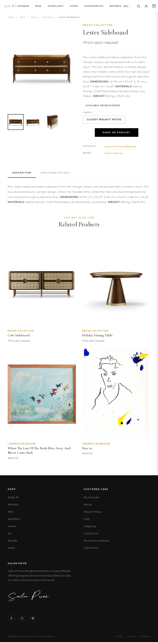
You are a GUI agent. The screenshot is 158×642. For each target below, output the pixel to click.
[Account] (146, 6)
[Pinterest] (32, 618)
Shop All (13, 497)
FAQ (87, 518)
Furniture (48, 17)
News (11, 547)
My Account (91, 497)
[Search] (138, 6)
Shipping (90, 526)
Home (74, 6)
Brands (115, 6)
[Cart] (154, 6)
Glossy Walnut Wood (104, 119)
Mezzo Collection (97, 25)
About (88, 504)
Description (21, 172)
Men (38, 6)
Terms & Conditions (96, 540)
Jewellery (56, 6)
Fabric (87, 112)
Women (23, 6)
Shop (22, 17)
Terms (119, 636)
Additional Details (55, 172)
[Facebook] (11, 618)
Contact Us (91, 533)
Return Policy (93, 511)
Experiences (94, 6)
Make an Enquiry (116, 132)
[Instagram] (21, 618)
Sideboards (130, 146)
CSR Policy (91, 547)
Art (10, 533)
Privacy (131, 636)
